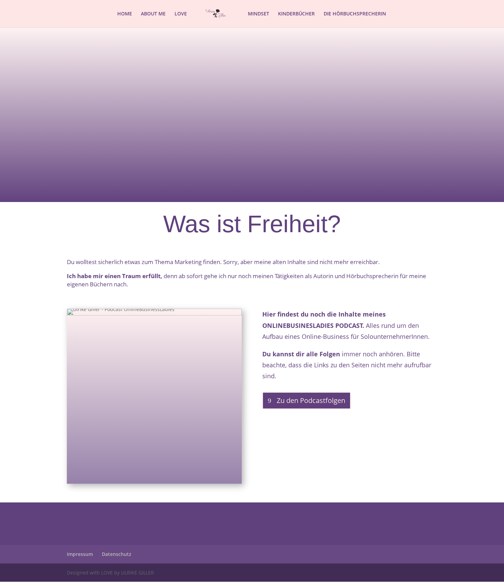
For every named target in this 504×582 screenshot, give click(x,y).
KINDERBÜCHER (296, 14)
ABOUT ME (153, 14)
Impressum (80, 554)
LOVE (181, 14)
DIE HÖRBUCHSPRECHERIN (355, 14)
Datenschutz (116, 554)
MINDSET (258, 14)
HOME (124, 14)
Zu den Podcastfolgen (311, 400)
